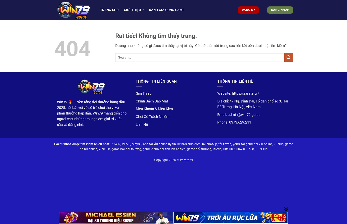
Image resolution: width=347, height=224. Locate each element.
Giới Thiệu (144, 93)
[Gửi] (288, 57)
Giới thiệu (132, 10)
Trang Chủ (109, 10)
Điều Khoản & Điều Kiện (154, 109)
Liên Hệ (142, 125)
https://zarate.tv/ (245, 93)
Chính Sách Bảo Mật (152, 101)
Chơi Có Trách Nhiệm (152, 117)
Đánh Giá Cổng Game (167, 10)
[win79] (74, 10)
